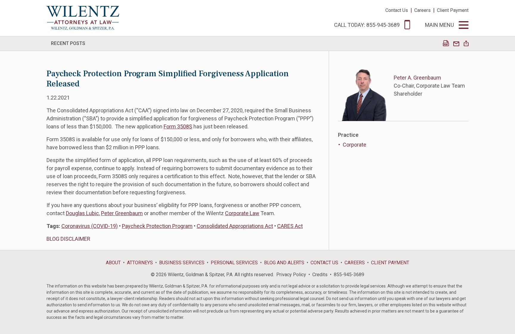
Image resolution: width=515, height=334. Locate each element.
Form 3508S (178, 126)
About (113, 262)
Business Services (181, 262)
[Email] (456, 44)
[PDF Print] (446, 44)
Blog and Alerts (284, 262)
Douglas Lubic (82, 213)
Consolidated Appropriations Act (235, 226)
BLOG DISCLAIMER (68, 239)
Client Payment (453, 10)
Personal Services (234, 262)
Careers (422, 10)
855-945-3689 (349, 274)
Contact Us (396, 10)
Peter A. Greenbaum (417, 77)
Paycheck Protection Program (157, 226)
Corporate (354, 145)
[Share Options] (466, 44)
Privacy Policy (291, 274)
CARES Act (290, 226)
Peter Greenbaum (122, 213)
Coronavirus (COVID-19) (89, 226)
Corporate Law (242, 213)
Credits (320, 274)
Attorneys (140, 262)
